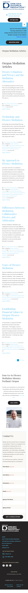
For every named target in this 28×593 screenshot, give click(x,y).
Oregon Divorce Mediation (14, 145)
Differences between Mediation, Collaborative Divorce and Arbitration (13, 214)
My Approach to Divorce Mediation (12, 162)
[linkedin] (10, 566)
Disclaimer (10, 586)
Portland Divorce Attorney (12, 349)
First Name (8, 466)
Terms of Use (19, 584)
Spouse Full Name (8, 499)
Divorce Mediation (13, 191)
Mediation (19, 191)
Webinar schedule (21, 37)
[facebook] (4, 566)
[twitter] (7, 566)
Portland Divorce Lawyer (15, 147)
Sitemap (19, 586)
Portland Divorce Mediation (8, 148)
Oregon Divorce (12, 250)
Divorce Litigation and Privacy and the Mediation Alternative (13, 76)
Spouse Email (6, 507)
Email (7, 491)
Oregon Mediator (14, 194)
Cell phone (8, 483)
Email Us (8, 554)
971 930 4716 (9, 556)
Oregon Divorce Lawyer (7, 192)
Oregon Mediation (6, 194)
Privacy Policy (9, 584)
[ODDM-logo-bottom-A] (11, 525)
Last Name (8, 475)
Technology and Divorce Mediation (12, 118)
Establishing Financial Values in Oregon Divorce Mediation (12, 313)
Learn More (6, 109)
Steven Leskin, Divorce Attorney (10, 103)
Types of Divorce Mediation (11, 266)
